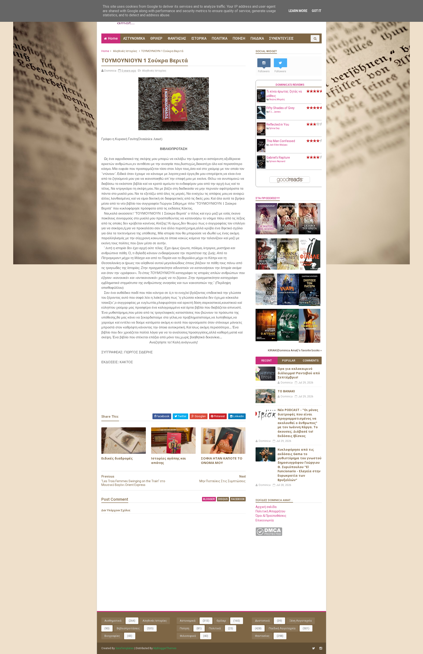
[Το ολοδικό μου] (309, 341)
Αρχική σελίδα (266, 507)
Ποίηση (184, 628)
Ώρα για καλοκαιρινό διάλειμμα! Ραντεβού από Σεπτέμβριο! (299, 373)
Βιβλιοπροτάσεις (128, 628)
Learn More (298, 11)
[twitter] (313, 648)
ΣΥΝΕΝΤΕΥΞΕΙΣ (281, 38)
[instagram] (320, 648)
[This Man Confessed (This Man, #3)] (261, 151)
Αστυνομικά (187, 620)
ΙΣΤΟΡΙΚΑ (198, 38)
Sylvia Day (274, 128)
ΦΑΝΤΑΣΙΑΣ (177, 38)
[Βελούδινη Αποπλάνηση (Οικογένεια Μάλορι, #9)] (266, 268)
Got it (316, 11)
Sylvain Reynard (277, 161)
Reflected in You (277, 124)
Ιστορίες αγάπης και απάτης (168, 460)
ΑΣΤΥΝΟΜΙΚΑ (134, 38)
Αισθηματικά (112, 620)
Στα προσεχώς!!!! (268, 198)
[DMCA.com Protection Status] (269, 535)
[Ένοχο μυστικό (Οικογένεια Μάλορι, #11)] (288, 268)
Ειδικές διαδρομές (117, 458)
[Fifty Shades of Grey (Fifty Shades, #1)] (261, 118)
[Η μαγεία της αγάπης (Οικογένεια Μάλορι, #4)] (266, 233)
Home (113, 38)
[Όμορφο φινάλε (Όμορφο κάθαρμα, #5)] (309, 269)
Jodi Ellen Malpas (278, 145)
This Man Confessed (280, 141)
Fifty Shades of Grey (280, 108)
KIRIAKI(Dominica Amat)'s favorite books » (295, 350)
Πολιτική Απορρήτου (270, 511)
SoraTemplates (124, 648)
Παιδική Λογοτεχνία (282, 628)
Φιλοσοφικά (188, 635)
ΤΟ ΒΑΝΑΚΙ (286, 391)
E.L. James (275, 112)
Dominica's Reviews (290, 84)
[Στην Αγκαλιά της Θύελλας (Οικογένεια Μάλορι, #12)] (266, 304)
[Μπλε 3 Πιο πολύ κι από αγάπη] (288, 339)
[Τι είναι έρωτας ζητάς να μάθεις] (261, 101)
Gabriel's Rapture (278, 157)
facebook (238, 499)
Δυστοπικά (262, 620)
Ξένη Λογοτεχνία (300, 620)
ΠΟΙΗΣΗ (239, 38)
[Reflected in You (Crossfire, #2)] (261, 134)
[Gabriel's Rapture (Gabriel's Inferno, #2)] (261, 167)
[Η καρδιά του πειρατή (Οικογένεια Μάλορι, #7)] (288, 233)
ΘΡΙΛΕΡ (156, 38)
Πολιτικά (215, 628)
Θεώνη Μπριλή (277, 99)
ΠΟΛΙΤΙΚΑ (219, 38)
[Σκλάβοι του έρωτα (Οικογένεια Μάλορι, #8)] (309, 233)
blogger (209, 499)
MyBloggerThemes (164, 648)
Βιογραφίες (112, 635)
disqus (223, 499)
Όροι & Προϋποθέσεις (271, 515)
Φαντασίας (262, 635)
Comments (311, 360)
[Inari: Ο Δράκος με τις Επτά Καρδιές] (288, 304)
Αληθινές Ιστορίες (125, 51)
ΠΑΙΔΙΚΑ (257, 38)
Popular (288, 360)
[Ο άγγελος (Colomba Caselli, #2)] (266, 340)
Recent (266, 360)
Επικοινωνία (265, 520)
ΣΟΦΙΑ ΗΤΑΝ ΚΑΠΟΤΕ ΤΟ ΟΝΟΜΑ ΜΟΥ (221, 460)
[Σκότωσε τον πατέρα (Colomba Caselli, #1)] (309, 305)
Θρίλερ (221, 620)
